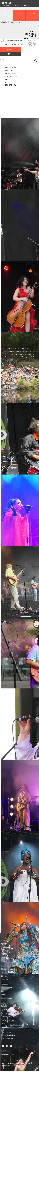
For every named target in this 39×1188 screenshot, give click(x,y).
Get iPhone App (7, 1051)
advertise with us (8, 1009)
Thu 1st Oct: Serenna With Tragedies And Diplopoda (20, 357)
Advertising (10, 73)
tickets (4, 976)
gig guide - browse (8, 972)
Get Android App (7, 1054)
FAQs (3, 1024)
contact (4, 1006)
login (3, 987)
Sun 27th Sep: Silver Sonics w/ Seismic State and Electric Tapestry (20, 354)
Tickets (31, 31)
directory (5, 957)
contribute (5, 1016)
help (3, 994)
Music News (29, 37)
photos (4, 954)
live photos (32, 39)
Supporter (8, 7)
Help (17, 7)
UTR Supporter (7, 1039)
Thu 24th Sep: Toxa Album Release (21, 349)
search (6, 16)
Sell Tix (16, 5)
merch (3, 961)
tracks (32, 45)
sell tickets (6, 1013)
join (3, 991)
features (31, 42)
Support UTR (11, 76)
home (3, 943)
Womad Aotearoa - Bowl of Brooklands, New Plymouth (18, 165)
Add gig (7, 5)
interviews (5, 950)
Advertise (25, 5)
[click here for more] (19, 97)
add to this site (7, 1020)
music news (5, 947)
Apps (7, 79)
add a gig (4, 979)
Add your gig (11, 67)
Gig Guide (30, 33)
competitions (6, 998)
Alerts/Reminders (8, 1035)
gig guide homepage (9, 969)
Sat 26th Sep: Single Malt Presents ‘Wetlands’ (20, 351)
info (2, 1027)
